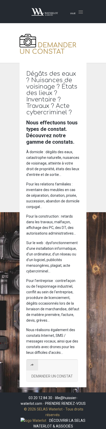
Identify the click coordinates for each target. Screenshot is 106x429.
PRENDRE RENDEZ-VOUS (65, 403)
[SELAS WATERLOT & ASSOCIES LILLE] (53, 13)
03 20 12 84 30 (40, 398)
